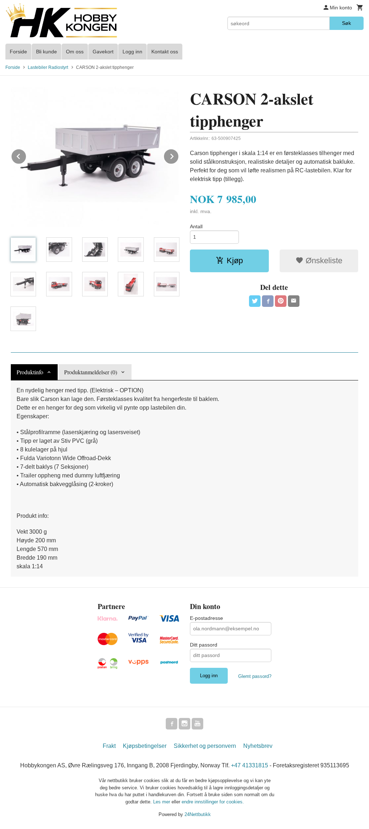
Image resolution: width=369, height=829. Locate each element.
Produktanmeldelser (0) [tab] (90, 372)
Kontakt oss (164, 51)
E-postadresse (206, 618)
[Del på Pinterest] (280, 301)
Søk (346, 23)
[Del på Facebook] (268, 301)
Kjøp (235, 260)
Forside (18, 51)
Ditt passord (203, 645)
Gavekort (103, 51)
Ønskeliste (322, 260)
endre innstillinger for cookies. (213, 801)
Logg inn (132, 51)
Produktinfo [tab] (30, 372)
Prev (26, 155)
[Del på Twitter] (255, 301)
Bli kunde (46, 51)
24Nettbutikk (197, 814)
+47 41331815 (249, 765)
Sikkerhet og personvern (205, 746)
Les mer (162, 801)
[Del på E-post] (293, 301)
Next (178, 155)
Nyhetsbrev (257, 746)
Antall (196, 226)
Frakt (109, 746)
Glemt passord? (254, 676)
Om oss (75, 51)
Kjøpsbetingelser (144, 746)
